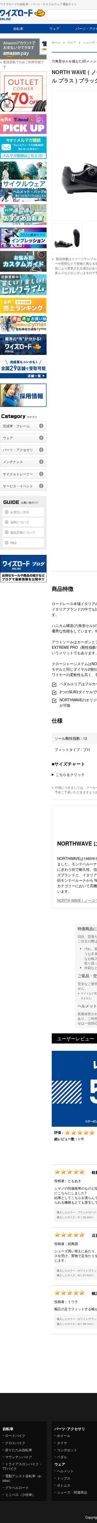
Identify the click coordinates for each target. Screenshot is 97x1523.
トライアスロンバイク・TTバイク (22, 1466)
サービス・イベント (18, 485)
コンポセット (67, 1449)
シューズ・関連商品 (72, 1492)
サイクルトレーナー (18, 473)
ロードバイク (15, 1435)
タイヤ (62, 1442)
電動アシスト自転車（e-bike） (22, 1478)
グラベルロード (17, 1487)
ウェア (54, 28)
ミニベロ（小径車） (20, 1494)
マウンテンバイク (18, 1456)
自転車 (18, 28)
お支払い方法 (19, 512)
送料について (19, 522)
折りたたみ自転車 (18, 1449)
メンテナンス (13, 461)
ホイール (63, 1435)
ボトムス (63, 1485)
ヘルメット (65, 1470)
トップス (63, 1478)
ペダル (62, 1456)
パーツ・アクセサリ (18, 449)
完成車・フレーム (16, 425)
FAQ (13, 542)
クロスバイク (15, 1442)
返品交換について (22, 532)
